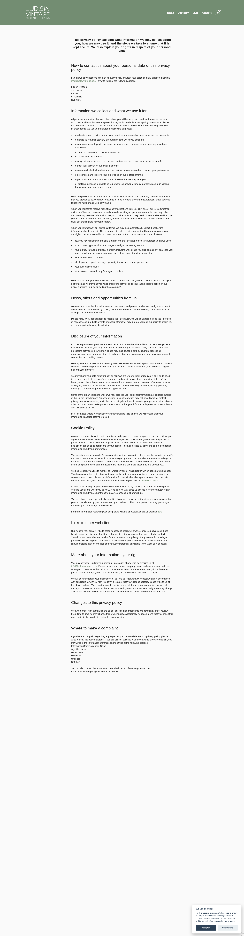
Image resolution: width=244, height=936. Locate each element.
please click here (149, 480)
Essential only (227, 928)
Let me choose (228, 921)
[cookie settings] (241, 933)
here (159, 511)
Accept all (206, 928)
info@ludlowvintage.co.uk (84, 81)
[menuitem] (170, 13)
